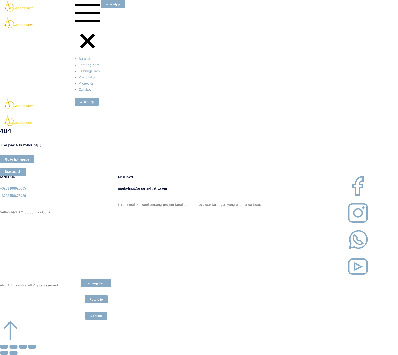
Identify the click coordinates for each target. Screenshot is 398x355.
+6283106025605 (13, 188)
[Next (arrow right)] (13, 353)
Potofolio (96, 299)
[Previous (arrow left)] (4, 353)
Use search (13, 171)
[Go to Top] (10, 339)
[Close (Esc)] (4, 347)
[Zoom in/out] (32, 347)
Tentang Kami (96, 283)
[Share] (13, 347)
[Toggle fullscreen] (23, 347)
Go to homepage (17, 159)
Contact (96, 316)
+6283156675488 (13, 196)
